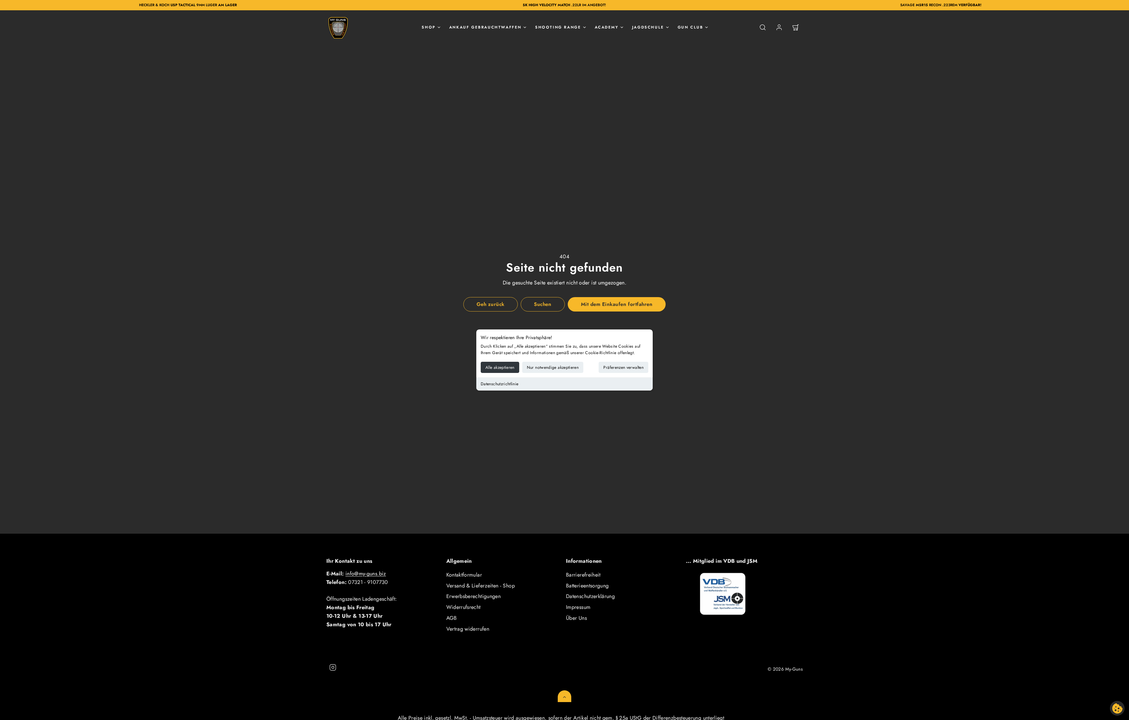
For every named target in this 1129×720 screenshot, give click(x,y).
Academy (607, 27)
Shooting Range (558, 27)
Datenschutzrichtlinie (500, 384)
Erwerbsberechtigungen (473, 596)
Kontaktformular (464, 575)
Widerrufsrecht (463, 607)
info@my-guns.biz (365, 573)
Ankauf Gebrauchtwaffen (485, 27)
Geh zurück (491, 304)
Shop (428, 27)
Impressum (578, 607)
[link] (779, 27)
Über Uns (576, 618)
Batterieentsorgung (587, 586)
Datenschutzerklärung (590, 596)
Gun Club (690, 27)
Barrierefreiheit (583, 575)
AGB (451, 618)
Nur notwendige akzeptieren (553, 367)
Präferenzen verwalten (623, 367)
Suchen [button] (542, 304)
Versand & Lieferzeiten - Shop (480, 586)
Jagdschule (648, 27)
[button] (763, 27)
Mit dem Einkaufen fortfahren (616, 304)
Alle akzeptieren (500, 367)
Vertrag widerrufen (467, 629)
